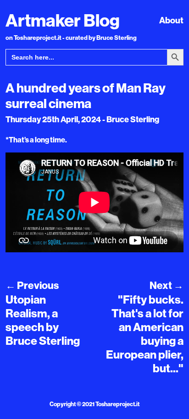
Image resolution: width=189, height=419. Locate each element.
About (171, 20)
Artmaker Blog (63, 20)
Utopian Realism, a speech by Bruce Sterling (43, 320)
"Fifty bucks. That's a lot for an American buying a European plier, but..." (144, 333)
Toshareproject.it (117, 404)
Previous (32, 285)
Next (166, 285)
